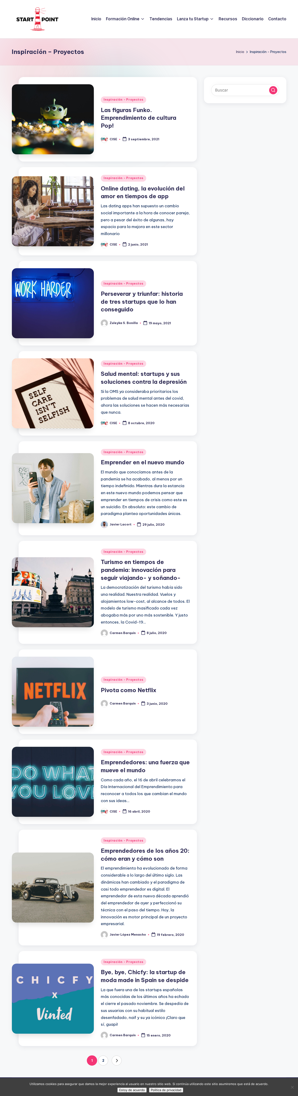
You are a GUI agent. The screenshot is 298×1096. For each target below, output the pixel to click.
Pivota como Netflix (128, 690)
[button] (117, 1060)
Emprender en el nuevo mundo (142, 462)
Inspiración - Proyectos (123, 99)
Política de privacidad (166, 1090)
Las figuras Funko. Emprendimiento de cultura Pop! (138, 117)
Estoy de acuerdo (132, 1090)
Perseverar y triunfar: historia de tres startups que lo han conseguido (142, 301)
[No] (292, 1087)
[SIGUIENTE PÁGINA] (117, 1060)
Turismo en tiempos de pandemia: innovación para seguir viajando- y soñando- (141, 569)
